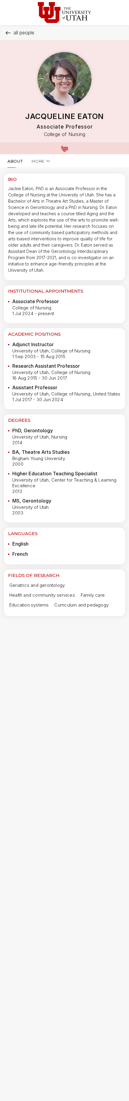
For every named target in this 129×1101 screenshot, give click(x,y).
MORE (38, 161)
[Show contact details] (64, 148)
